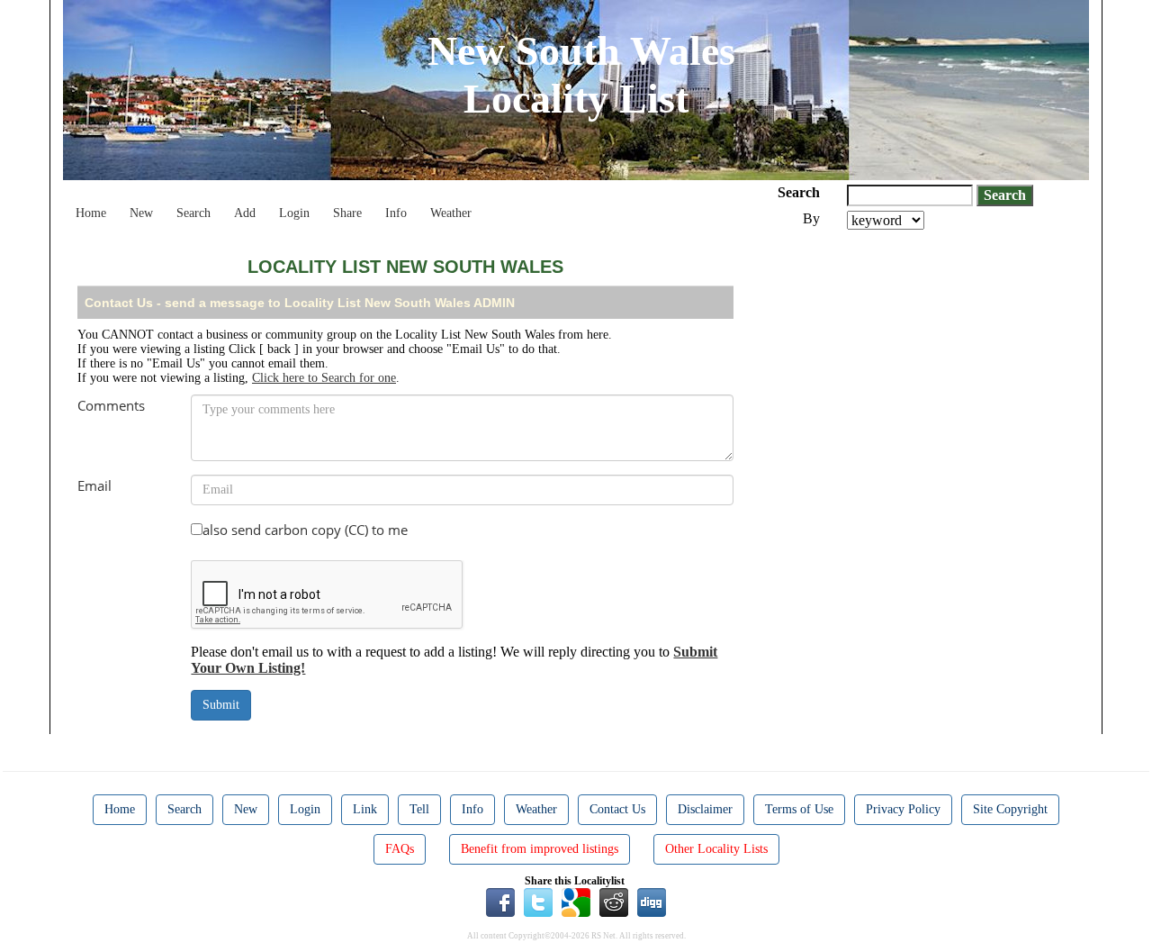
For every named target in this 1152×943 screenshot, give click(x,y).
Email (94, 485)
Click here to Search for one (324, 378)
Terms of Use (799, 809)
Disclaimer (705, 809)
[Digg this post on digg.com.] (651, 900)
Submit (220, 705)
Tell (419, 809)
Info (396, 213)
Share (347, 213)
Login (294, 213)
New (141, 213)
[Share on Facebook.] (500, 900)
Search (193, 213)
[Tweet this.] (538, 900)
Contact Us (617, 809)
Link (365, 809)
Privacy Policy (903, 809)
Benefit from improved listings (539, 849)
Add (245, 213)
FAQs (399, 849)
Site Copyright (1010, 809)
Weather (451, 213)
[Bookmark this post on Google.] (576, 900)
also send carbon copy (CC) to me (305, 530)
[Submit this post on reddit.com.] (614, 900)
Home (91, 213)
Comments (111, 405)
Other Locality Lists (716, 849)
